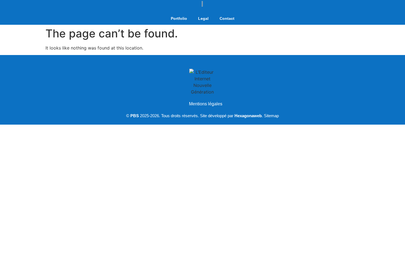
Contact (227, 18)
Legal (203, 18)
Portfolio (179, 18)
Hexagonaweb (248, 115)
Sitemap (271, 115)
